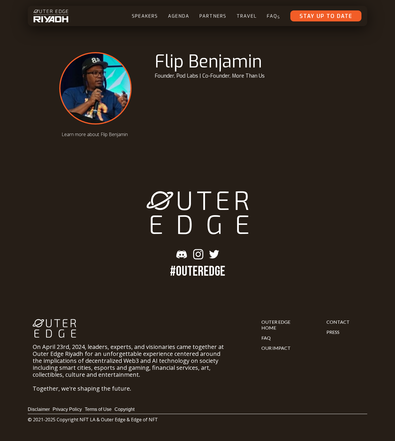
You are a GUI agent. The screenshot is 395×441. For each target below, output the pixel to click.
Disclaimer (39, 409)
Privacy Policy (67, 409)
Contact (338, 322)
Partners (213, 16)
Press (332, 332)
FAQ (273, 16)
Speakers (145, 16)
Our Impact (276, 348)
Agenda (178, 16)
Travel (247, 16)
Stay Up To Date (326, 16)
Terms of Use (98, 409)
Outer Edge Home (275, 324)
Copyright (124, 409)
